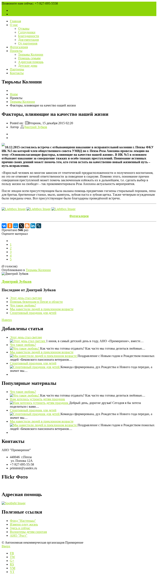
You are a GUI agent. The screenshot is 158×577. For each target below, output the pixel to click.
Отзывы (23, 28)
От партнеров (27, 43)
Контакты (17, 73)
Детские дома (27, 65)
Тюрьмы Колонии (30, 54)
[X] (21, 225)
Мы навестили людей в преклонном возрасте (41, 309)
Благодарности (28, 36)
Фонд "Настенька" (23, 520)
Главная (15, 21)
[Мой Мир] (15, 225)
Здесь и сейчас (20, 528)
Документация (28, 39)
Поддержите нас (21, 10)
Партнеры (17, 69)
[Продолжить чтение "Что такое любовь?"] (25, 348)
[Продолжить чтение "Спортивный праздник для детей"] (35, 367)
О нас (14, 25)
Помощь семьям (29, 58)
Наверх (7, 320)
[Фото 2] (39, 209)
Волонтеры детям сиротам (28, 532)
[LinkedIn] (32, 225)
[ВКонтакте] (4, 225)
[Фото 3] (63, 209)
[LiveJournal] (38, 225)
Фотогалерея (19, 47)
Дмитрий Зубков (35, 127)
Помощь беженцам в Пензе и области (36, 301)
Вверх (6, 546)
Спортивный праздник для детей (33, 313)
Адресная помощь (30, 62)
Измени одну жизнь (24, 524)
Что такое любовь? (23, 305)
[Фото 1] (14, 209)
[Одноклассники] (9, 225)
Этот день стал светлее (26, 298)
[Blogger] (27, 225)
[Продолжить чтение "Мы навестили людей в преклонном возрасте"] (44, 356)
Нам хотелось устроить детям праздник (37, 399)
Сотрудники (26, 32)
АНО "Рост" (18, 535)
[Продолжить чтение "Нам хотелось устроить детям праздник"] (39, 403)
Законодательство (22, 14)
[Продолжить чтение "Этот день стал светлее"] (28, 341)
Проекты (16, 51)
